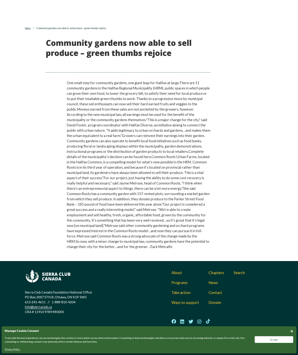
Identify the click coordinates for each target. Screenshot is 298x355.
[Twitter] (191, 321)
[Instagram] (199, 321)
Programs (151, 17)
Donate (254, 11)
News (220, 17)
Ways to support (187, 17)
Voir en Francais (255, 18)
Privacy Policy (12, 349)
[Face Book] (174, 321)
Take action (183, 10)
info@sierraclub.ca (38, 307)
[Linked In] (182, 321)
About (148, 10)
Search (239, 272)
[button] (291, 330)
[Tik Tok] (208, 321)
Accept (274, 339)
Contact (215, 292)
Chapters (223, 10)
